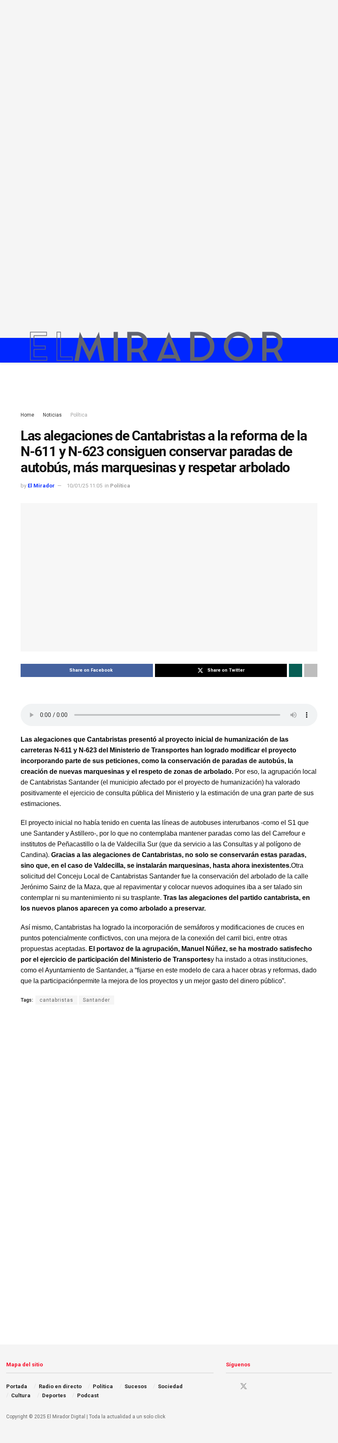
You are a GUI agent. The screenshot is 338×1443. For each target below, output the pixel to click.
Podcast (88, 1395)
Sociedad (170, 1386)
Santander (96, 1000)
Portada (16, 1386)
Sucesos (135, 1386)
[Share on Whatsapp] (295, 670)
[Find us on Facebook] (229, 1386)
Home (27, 415)
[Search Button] (313, 350)
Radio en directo (60, 1386)
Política (78, 415)
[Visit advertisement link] (169, 169)
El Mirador (41, 486)
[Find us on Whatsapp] (286, 1386)
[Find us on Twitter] (243, 1386)
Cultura (21, 1395)
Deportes (54, 1395)
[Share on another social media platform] (310, 670)
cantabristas (56, 1000)
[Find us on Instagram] (258, 1386)
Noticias (52, 415)
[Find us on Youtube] (272, 1386)
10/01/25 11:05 (84, 486)
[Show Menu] (298, 350)
